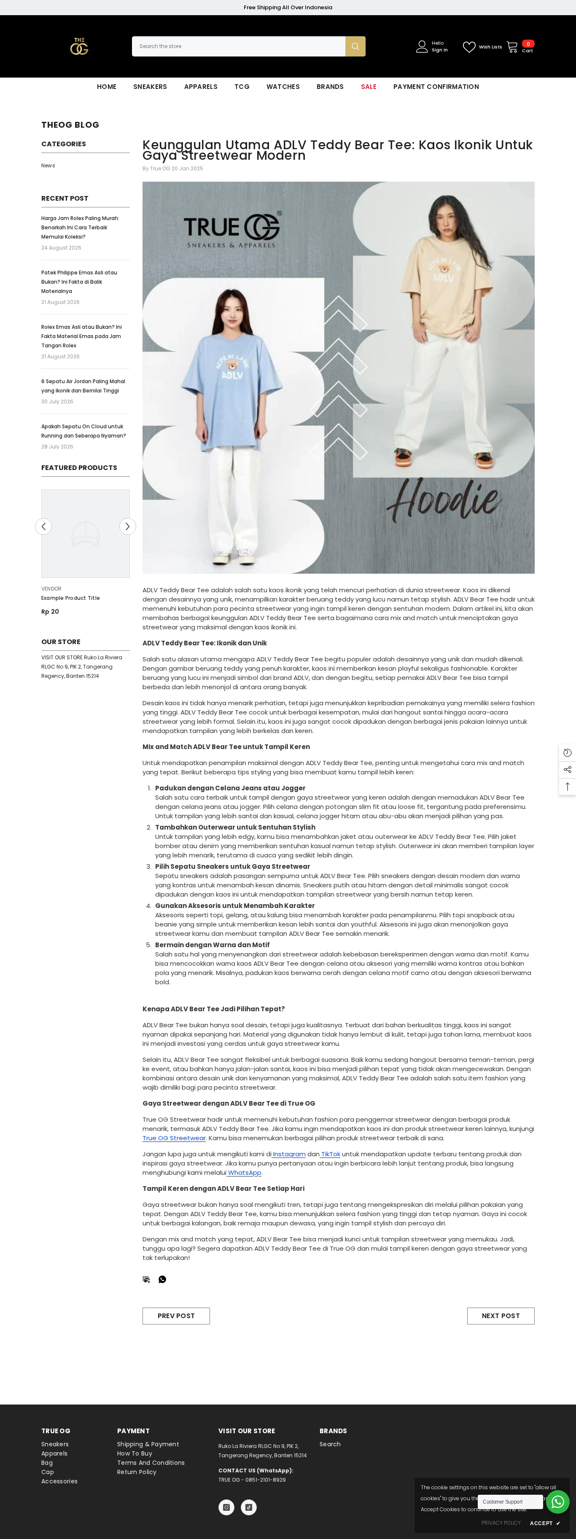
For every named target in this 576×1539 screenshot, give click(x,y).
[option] (85, 555)
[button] (43, 526)
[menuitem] (85, 165)
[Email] (146, 1278)
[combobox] (238, 46)
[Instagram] (226, 1507)
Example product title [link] (70, 598)
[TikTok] (249, 1507)
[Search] (249, 46)
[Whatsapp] (162, 1278)
